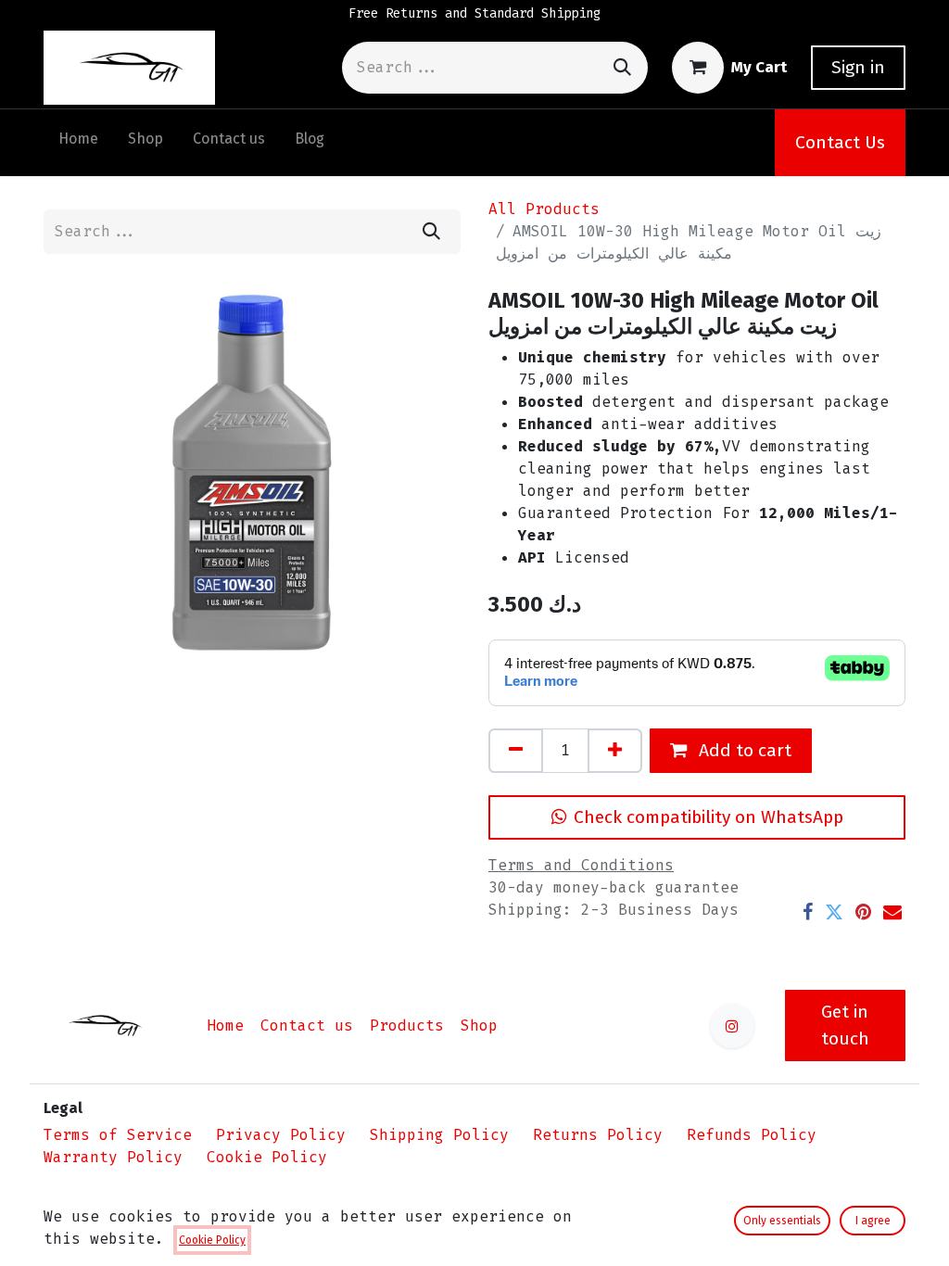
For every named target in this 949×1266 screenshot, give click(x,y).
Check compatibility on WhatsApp (708, 817)
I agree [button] (873, 1220)
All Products (544, 209)
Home (225, 1025)
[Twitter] (834, 912)
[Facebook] (808, 912)
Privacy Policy (281, 1135)
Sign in (858, 67)
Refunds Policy (751, 1135)
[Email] (892, 912)
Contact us (306, 1025)
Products (407, 1025)
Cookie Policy (267, 1157)
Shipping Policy (439, 1135)
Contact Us (840, 142)
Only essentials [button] (782, 1220)
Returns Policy (598, 1135)
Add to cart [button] (742, 750)
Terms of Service (118, 1135)
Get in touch (845, 1025)
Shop (479, 1025)
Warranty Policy (113, 1157)
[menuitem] (78, 142)
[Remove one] (515, 750)
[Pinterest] (863, 912)
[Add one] (615, 750)
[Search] (622, 67)
